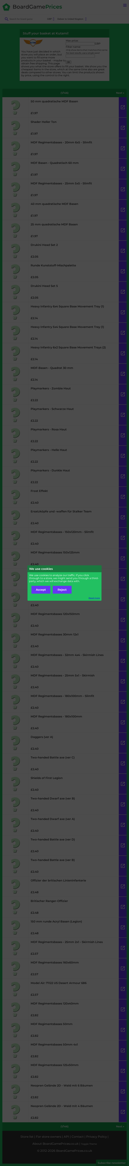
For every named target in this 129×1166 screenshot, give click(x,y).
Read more (94, 598)
